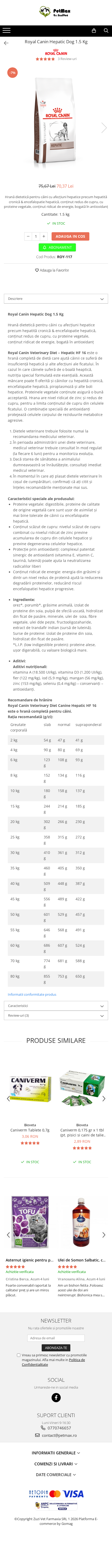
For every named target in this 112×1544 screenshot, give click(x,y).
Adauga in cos (70, 236)
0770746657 (59, 1428)
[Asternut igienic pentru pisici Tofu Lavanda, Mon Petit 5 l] (30, 1222)
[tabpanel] (56, 122)
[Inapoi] (4, 43)
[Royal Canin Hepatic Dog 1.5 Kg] (56, 122)
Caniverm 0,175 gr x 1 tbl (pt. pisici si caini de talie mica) (82, 1132)
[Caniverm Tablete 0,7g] (30, 1086)
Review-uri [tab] (18, 1015)
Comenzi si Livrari (54, 1463)
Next (104, 127)
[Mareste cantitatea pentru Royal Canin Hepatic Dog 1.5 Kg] (44, 236)
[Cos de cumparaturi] (93, 30)
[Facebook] (56, 1397)
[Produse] (7, 32)
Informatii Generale (54, 1452)
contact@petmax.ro (59, 1435)
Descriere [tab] (15, 298)
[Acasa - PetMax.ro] (56, 12)
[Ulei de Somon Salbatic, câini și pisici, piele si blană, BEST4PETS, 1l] (82, 1222)
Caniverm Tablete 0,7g (29, 1130)
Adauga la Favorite (54, 270)
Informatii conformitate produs (32, 994)
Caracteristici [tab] (18, 1005)
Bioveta (30, 1125)
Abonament (60, 247)
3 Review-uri (67, 58)
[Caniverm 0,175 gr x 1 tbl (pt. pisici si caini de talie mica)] (82, 1086)
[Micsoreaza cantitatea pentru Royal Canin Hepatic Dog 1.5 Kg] (28, 236)
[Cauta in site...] (106, 30)
